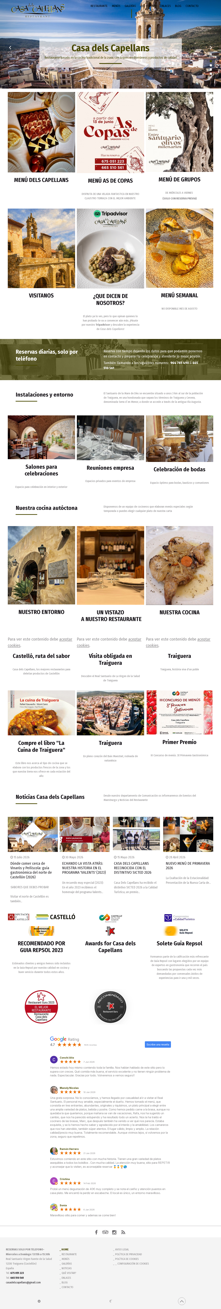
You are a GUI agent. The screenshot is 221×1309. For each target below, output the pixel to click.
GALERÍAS (130, 6)
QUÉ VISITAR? (148, 6)
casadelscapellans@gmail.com (23, 1282)
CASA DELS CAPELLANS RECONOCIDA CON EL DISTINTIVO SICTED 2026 (132, 868)
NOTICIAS (67, 1268)
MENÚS (116, 6)
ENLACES (165, 6)
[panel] (39, 1301)
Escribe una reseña (158, 1044)
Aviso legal (122, 1249)
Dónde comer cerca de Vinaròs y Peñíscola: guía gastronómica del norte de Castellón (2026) (31, 870)
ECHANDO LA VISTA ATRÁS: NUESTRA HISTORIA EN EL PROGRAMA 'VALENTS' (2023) (84, 868)
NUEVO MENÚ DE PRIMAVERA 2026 (188, 865)
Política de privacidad (128, 1254)
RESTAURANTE (99, 6)
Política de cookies (127, 1259)
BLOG (178, 6)
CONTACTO (192, 6)
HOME (65, 1249)
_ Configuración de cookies (132, 1263)
